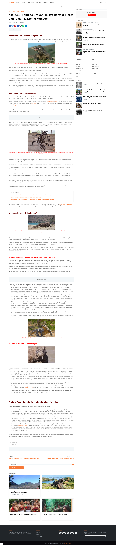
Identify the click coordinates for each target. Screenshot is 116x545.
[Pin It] (15, 26)
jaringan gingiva (29, 387)
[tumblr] (62, 533)
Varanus (51, 101)
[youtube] (68, 533)
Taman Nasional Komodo (65, 204)
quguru (11, 2)
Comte (84, 29)
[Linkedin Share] (18, 26)
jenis (48, 101)
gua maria (85, 42)
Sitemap (38, 532)
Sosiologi (60, 6)
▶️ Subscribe (92, 14)
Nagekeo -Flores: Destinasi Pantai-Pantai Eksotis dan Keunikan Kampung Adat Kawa (34, 195)
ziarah (86, 36)
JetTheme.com (67, 543)
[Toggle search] (106, 2)
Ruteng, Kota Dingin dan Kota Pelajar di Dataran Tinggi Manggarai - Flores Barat (23, 491)
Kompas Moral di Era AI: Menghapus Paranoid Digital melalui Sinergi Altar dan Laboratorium (95, 97)
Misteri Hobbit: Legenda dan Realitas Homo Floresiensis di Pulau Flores (55, 515)
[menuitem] (17, 2)
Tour (51, 6)
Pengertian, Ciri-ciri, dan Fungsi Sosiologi (92, 103)
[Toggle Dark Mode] (104, 2)
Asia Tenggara (14, 105)
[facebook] (99, 2)
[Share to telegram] (26, 26)
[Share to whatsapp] (23, 26)
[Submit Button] (105, 537)
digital (84, 49)
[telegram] (60, 533)
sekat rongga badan (23, 425)
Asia (56, 101)
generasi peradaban (86, 22)
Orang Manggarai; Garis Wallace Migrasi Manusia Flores (26, 197)
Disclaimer (38, 534)
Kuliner (55, 6)
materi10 (87, 29)
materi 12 (93, 22)
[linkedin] (65, 533)
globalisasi (88, 49)
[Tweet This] (12, 26)
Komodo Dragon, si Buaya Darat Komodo (92, 110)
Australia (33, 103)
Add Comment (16, 467)
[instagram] (101, 2)
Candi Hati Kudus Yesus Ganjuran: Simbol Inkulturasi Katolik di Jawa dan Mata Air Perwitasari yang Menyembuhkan (95, 91)
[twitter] (73, 533)
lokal (84, 36)
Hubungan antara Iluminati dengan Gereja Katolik (94, 83)
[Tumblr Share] (20, 26)
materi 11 (92, 49)
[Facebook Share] (10, 26)
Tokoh (65, 6)
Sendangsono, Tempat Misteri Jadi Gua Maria (93, 44)
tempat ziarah (92, 42)
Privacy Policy (39, 536)
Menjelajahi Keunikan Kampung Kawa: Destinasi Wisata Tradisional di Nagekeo (32, 199)
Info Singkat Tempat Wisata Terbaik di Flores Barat (57, 491)
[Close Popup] (1, 544)
